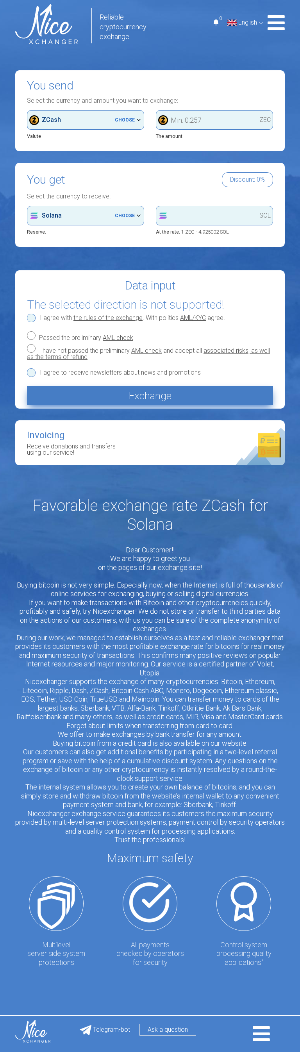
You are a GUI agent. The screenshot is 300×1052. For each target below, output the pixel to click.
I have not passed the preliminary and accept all (148, 353)
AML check (118, 337)
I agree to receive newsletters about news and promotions (120, 373)
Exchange (150, 396)
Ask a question (168, 1029)
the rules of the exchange (108, 317)
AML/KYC (193, 317)
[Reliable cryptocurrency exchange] (46, 23)
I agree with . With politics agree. (132, 318)
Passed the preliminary (85, 337)
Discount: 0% (247, 179)
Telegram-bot (110, 1029)
